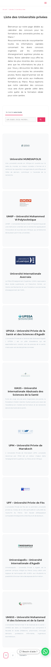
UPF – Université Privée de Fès (25, 502)
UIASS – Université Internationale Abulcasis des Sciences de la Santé (25, 391)
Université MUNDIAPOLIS (25, 159)
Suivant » (23, 655)
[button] (45, 652)
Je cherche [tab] (14, 112)
